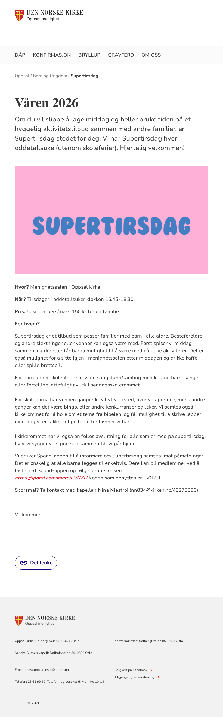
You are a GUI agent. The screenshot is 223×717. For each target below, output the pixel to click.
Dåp (20, 55)
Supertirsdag (84, 76)
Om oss (151, 55)
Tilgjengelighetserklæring (134, 677)
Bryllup (89, 55)
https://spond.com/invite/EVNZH (51, 478)
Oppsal (22, 76)
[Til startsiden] (49, 15)
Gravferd (121, 55)
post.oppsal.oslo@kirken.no (47, 670)
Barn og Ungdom (50, 76)
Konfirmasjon (52, 55)
